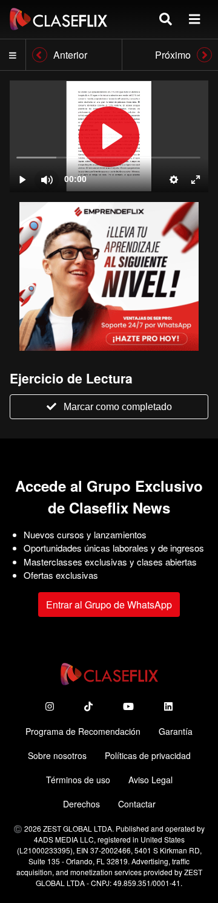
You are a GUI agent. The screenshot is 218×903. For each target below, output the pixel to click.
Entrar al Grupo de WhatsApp (109, 604)
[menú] (194, 19)
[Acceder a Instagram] (49, 706)
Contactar (137, 804)
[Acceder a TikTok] (88, 706)
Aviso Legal (150, 780)
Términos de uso (78, 780)
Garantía (176, 731)
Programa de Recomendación (82, 731)
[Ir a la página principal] (58, 19)
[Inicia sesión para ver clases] (109, 136)
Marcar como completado (118, 407)
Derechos (81, 804)
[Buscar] (165, 19)
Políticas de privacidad (148, 755)
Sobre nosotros (57, 755)
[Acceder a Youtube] (128, 706)
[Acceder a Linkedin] (168, 706)
